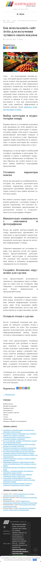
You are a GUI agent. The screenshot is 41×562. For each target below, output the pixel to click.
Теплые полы (7, 419)
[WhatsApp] (15, 48)
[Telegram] (10, 48)
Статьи (21, 39)
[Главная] (3, 20)
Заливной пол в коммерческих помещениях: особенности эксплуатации (20, 502)
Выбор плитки (8, 404)
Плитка (5, 415)
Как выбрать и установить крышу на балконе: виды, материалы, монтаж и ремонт (18, 431)
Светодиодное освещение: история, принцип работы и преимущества (19, 509)
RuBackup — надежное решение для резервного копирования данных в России (18, 472)
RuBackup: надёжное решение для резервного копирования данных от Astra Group (17, 475)
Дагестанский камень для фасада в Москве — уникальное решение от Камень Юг (17, 438)
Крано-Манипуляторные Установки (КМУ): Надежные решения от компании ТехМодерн (19, 445)
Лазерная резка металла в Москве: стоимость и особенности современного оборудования (17, 484)
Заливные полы (8, 408)
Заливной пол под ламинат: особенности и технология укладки (18, 495)
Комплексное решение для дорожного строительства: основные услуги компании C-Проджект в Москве (19, 449)
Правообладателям (9, 534)
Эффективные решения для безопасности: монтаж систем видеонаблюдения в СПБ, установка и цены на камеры (19, 464)
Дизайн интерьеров (10, 406)
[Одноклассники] (7, 48)
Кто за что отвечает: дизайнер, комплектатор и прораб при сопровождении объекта (20, 441)
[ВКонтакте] (4, 48)
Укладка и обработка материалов (14, 421)
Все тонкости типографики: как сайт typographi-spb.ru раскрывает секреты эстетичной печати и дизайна (19, 452)
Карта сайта (6, 543)
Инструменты (7, 410)
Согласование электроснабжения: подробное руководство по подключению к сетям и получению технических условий (19, 480)
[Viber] (13, 48)
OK (35, 560)
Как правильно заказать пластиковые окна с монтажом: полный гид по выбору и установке (19, 434)
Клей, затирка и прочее (11, 412)
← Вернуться (9, 394)
